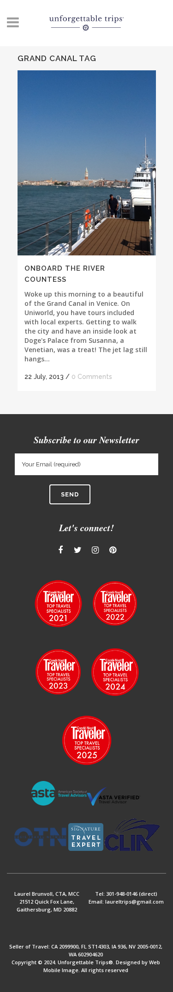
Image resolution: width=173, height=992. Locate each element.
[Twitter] (78, 550)
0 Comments (92, 376)
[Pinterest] (113, 550)
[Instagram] (95, 550)
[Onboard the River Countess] (87, 162)
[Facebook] (60, 550)
